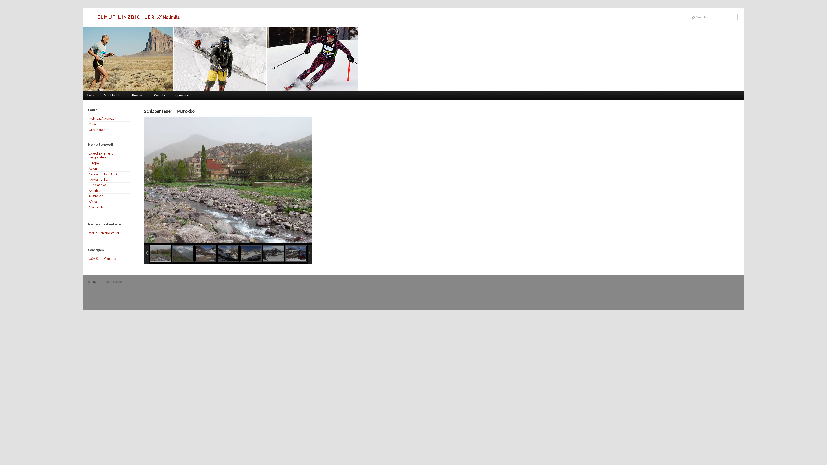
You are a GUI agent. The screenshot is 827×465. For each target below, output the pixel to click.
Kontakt (159, 95)
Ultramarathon (99, 130)
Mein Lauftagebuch (102, 118)
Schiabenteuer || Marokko (169, 111)
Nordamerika (98, 179)
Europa (94, 163)
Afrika (93, 201)
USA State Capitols (102, 258)
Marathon (95, 124)
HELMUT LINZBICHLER (125, 17)
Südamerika (97, 185)
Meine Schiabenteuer (104, 233)
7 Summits (96, 207)
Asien (93, 168)
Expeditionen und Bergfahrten (101, 155)
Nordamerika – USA (103, 174)
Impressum (182, 95)
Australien (96, 196)
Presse (137, 95)
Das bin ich (112, 95)
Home (91, 95)
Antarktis (95, 190)
